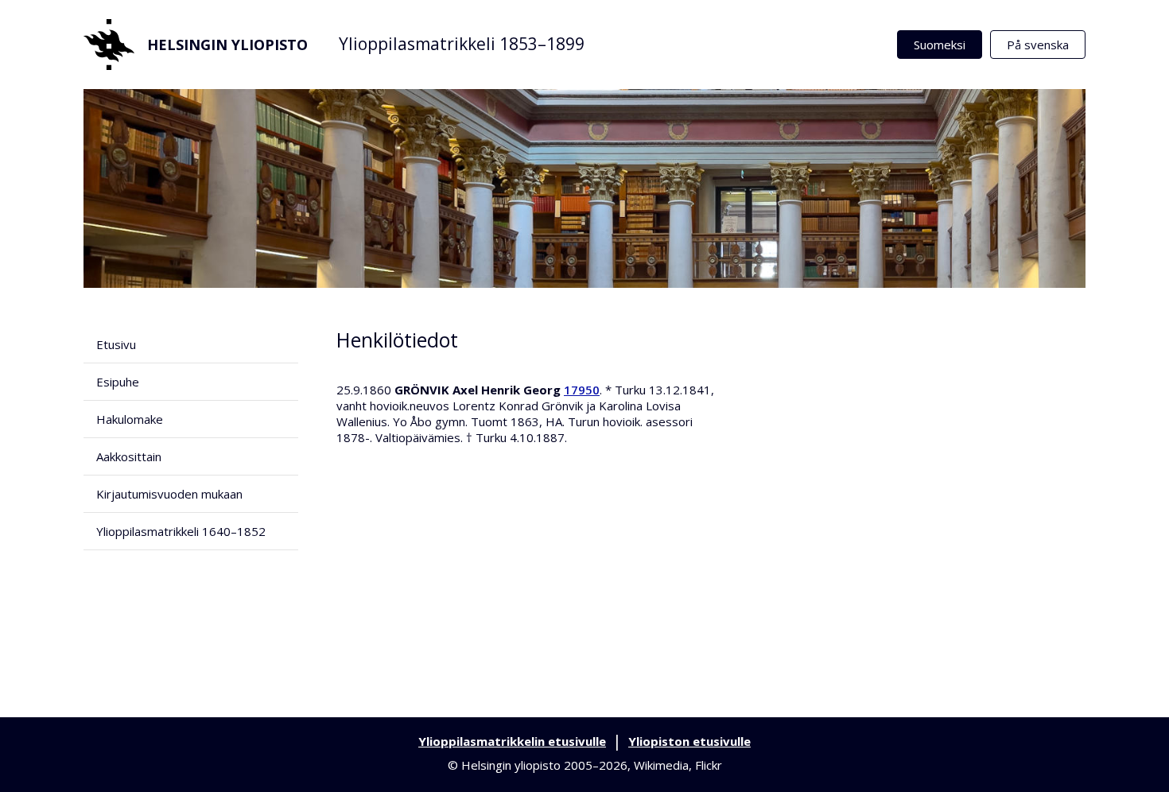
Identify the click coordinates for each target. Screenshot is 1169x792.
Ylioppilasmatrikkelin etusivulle (512, 741)
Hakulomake (129, 419)
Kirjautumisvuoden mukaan (169, 494)
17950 (582, 390)
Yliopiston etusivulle (689, 741)
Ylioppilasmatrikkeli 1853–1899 (461, 44)
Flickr (708, 765)
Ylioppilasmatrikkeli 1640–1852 (181, 531)
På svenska (1038, 44)
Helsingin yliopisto (227, 44)
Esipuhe (117, 382)
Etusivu (116, 344)
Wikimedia (661, 765)
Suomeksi (939, 44)
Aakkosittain (128, 456)
